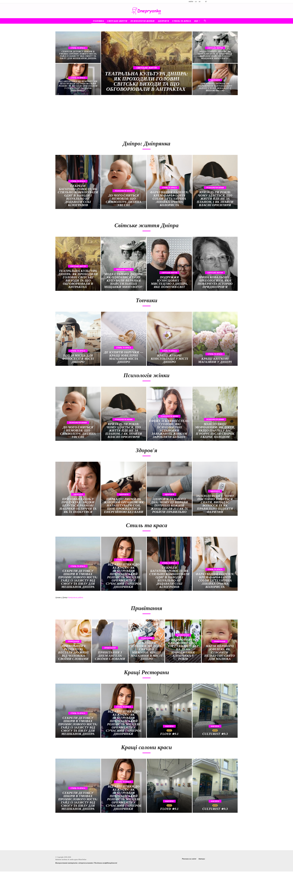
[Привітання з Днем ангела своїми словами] (110, 641)
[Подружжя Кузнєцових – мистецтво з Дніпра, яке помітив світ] (169, 264)
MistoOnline (82, 859)
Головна (98, 21)
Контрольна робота (75, 597)
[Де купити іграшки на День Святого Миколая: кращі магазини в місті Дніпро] (146, 641)
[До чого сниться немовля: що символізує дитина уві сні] (123, 182)
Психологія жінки (142, 21)
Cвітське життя (117, 21)
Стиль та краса (181, 21)
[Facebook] (206, 1)
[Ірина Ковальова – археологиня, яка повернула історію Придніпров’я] (215, 264)
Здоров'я (215, 80)
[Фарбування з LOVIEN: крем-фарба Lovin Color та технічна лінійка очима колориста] (169, 182)
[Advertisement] (99, 117)
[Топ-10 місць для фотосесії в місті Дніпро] (77, 339)
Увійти (191, 1)
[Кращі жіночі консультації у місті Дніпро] (169, 339)
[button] (205, 21)
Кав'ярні (169, 726)
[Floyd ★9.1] (169, 711)
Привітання (73, 641)
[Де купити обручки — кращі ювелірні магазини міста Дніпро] (123, 339)
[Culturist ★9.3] (215, 711)
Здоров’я (163, 21)
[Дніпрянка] (146, 11)
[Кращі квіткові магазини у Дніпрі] (215, 339)
